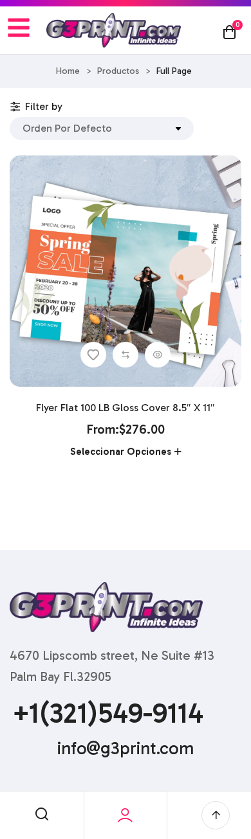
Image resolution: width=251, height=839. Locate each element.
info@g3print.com (125, 748)
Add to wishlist (93, 354)
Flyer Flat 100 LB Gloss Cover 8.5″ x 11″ (125, 408)
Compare (125, 354)
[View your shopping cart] (229, 31)
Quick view (158, 354)
